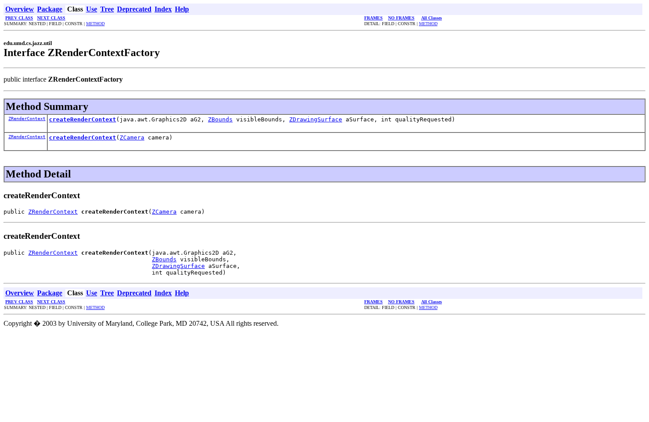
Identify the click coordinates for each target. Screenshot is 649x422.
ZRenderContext (26, 118)
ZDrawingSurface (315, 119)
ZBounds (220, 119)
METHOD (95, 23)
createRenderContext (82, 119)
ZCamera (132, 137)
